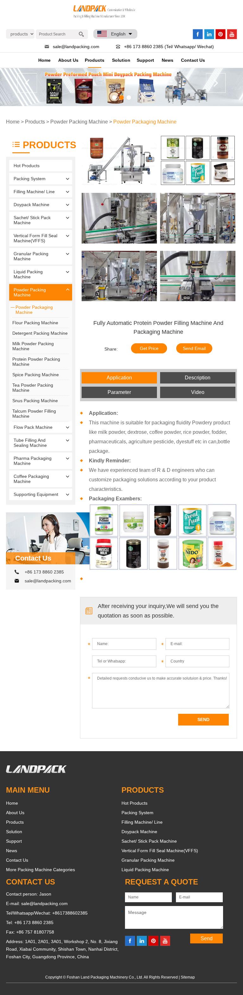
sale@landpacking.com (76, 46)
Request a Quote (161, 882)
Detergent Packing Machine (40, 333)
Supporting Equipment (36, 494)
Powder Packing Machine (79, 121)
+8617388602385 (70, 913)
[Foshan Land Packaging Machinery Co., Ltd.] (36, 771)
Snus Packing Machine (35, 400)
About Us (68, 60)
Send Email (194, 348)
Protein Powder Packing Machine (36, 362)
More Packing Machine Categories (40, 869)
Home (44, 60)
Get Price (149, 348)
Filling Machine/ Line (34, 191)
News (167, 60)
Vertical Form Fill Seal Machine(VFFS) (35, 238)
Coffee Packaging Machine (31, 479)
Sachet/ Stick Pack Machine (32, 220)
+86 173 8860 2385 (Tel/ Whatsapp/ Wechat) (169, 46)
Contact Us (193, 60)
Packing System (30, 178)
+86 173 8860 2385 (44, 571)
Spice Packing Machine (35, 374)
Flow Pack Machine (33, 427)
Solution (121, 60)
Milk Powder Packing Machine (33, 346)
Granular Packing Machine (31, 256)
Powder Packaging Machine (145, 121)
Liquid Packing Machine (28, 274)
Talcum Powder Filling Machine (34, 414)
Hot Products (27, 165)
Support (145, 60)
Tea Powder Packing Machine (32, 388)
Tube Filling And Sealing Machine (30, 443)
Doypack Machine (31, 204)
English (118, 33)
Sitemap (188, 977)
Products (94, 60)
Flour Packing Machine (35, 322)
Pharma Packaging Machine (33, 461)
